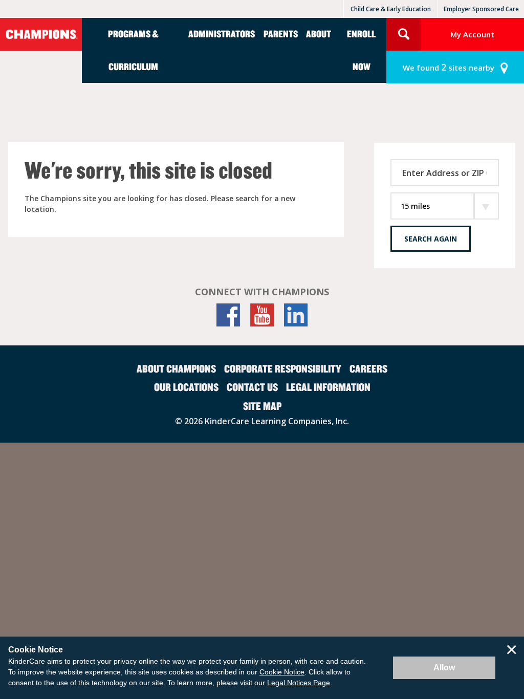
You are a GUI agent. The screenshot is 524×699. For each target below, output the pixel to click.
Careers (368, 368)
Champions (41, 34)
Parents (281, 33)
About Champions (176, 368)
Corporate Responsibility (282, 368)
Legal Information (328, 387)
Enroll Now (361, 50)
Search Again (430, 239)
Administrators (221, 33)
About (318, 33)
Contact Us (252, 387)
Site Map (262, 406)
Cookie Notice (281, 672)
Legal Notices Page (298, 683)
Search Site (403, 34)
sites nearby (448, 67)
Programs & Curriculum (133, 50)
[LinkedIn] (296, 314)
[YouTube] (262, 314)
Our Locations (186, 387)
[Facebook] (228, 314)
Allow (444, 667)
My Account (472, 34)
